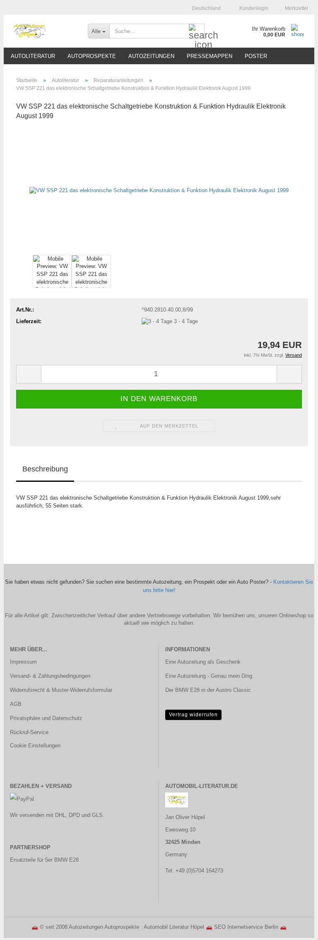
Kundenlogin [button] (252, 8)
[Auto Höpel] (42, 31)
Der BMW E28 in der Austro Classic (208, 690)
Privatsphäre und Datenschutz (46, 718)
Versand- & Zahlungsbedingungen (50, 676)
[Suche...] (197, 31)
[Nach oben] (295, 928)
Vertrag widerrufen (193, 715)
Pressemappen (209, 56)
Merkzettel (295, 8)
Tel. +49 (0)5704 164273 (194, 871)
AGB (16, 704)
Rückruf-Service (29, 732)
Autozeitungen (151, 56)
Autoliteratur (33, 56)
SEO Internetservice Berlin (246, 927)
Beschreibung (45, 469)
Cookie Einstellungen (35, 745)
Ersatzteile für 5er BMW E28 (44, 860)
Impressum (23, 662)
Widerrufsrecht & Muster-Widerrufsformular (61, 690)
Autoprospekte (91, 56)
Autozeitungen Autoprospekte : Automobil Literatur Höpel (136, 927)
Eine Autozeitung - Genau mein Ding (208, 676)
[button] (204, 8)
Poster (256, 56)
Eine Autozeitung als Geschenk (203, 662)
